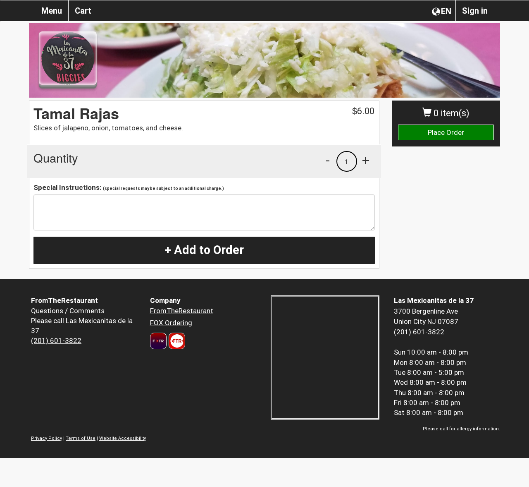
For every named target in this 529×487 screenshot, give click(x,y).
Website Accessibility (122, 438)
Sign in (475, 11)
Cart (83, 11)
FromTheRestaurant (181, 311)
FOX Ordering (171, 323)
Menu (51, 11)
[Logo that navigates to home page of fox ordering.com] (176, 341)
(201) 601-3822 (56, 340)
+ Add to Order (204, 250)
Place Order (446, 132)
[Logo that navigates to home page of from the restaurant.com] (158, 341)
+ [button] (365, 160)
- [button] (328, 160)
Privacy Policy (46, 438)
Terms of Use (80, 438)
